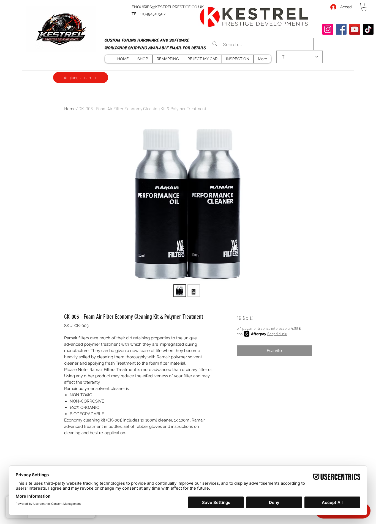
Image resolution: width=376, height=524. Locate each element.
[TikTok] (368, 29)
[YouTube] (354, 29)
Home (69, 108)
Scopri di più (277, 333)
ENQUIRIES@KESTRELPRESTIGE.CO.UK (168, 7)
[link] (364, 7)
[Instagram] (327, 29)
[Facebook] (341, 29)
